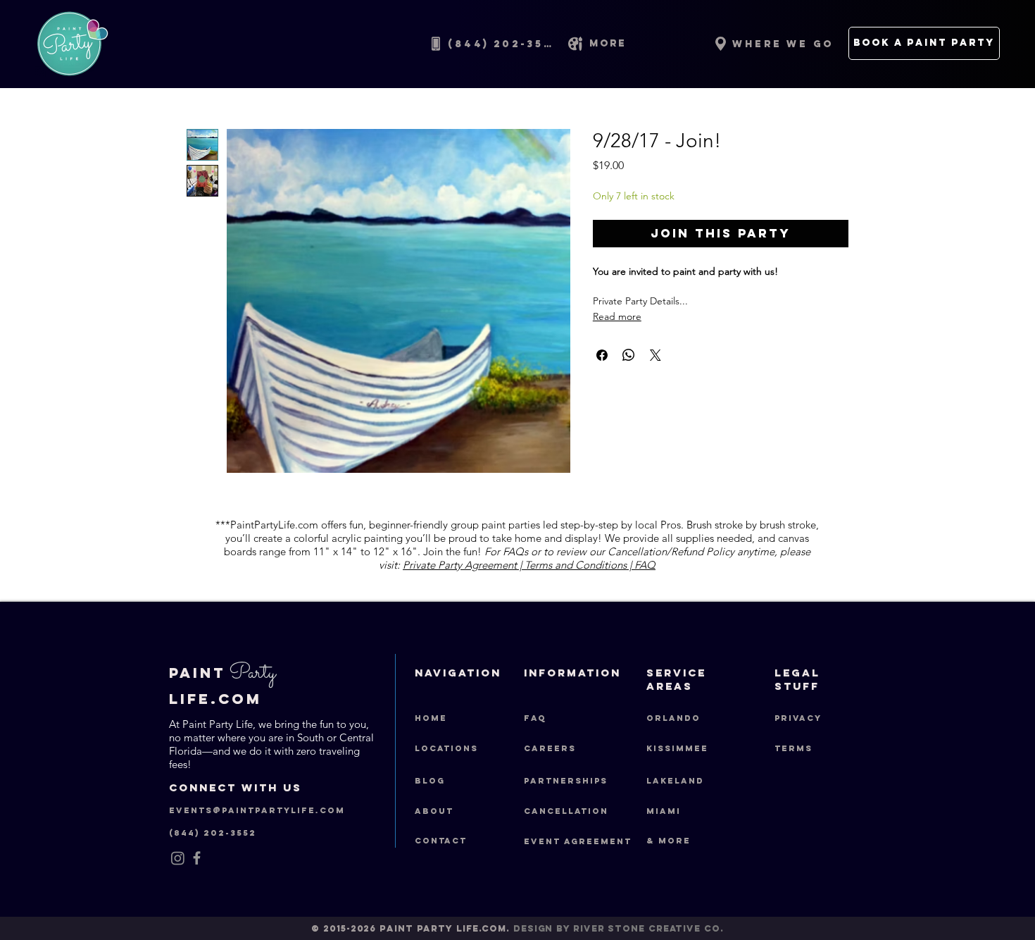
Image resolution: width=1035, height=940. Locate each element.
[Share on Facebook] (602, 355)
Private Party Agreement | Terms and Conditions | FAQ (529, 564)
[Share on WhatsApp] (628, 355)
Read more (617, 316)
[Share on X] (655, 355)
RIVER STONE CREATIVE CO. (648, 928)
